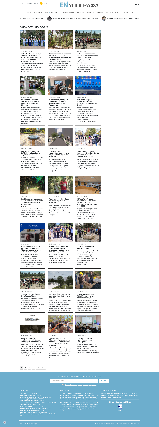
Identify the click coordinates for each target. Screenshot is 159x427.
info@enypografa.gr (25, 404)
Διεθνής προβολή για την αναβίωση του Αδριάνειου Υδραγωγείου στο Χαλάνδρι (31, 340)
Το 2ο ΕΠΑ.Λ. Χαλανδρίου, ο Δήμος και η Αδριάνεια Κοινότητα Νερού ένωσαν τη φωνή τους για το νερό (31, 56)
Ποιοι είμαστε (65, 390)
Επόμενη (40, 368)
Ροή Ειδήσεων (25, 18)
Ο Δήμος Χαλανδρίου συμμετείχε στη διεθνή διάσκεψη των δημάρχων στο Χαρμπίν (87, 102)
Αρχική (28, 12)
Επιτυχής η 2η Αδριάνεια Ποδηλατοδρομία (85, 247)
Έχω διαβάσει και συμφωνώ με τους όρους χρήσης (81, 385)
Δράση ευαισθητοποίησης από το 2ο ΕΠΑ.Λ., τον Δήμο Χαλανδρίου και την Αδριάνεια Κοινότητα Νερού (60, 56)
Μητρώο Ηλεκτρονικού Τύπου (120, 402)
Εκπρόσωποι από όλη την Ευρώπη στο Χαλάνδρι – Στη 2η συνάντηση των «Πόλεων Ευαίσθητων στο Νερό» (88, 154)
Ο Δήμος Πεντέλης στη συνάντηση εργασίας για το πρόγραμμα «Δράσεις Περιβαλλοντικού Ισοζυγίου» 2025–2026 (87, 202)
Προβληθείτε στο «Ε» (108, 390)
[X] (138, 4)
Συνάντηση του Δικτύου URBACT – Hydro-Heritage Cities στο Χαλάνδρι (86, 296)
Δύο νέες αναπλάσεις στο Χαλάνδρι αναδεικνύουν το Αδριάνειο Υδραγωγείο (31, 153)
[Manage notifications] (4, 422)
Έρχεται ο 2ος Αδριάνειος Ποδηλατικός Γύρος (30, 295)
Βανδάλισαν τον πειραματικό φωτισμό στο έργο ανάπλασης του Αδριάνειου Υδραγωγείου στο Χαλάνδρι (32, 201)
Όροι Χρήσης (99, 424)
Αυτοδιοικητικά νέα (67, 12)
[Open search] (134, 4)
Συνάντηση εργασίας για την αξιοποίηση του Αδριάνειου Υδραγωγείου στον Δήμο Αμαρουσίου (59, 102)
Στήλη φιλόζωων (127, 12)
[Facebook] (136, 4)
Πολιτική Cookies (109, 424)
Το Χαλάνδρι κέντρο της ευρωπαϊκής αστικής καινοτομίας (85, 340)
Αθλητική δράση (112, 12)
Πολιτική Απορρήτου (123, 424)
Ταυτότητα (24, 390)
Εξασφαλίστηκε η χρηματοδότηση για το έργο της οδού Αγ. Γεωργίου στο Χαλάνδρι (59, 154)
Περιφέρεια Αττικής (41, 12)
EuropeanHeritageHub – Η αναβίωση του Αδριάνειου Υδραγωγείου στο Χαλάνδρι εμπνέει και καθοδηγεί (31, 249)
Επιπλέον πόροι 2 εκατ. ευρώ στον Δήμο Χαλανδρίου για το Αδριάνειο (59, 296)
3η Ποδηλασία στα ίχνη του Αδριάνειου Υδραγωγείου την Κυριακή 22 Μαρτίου (87, 55)
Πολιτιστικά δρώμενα (95, 12)
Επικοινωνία (135, 424)
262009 (120, 410)
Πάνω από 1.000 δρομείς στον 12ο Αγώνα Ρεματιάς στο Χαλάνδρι (59, 200)
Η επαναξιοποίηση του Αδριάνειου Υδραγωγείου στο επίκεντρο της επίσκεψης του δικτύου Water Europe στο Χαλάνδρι (59, 341)
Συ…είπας (80, 12)
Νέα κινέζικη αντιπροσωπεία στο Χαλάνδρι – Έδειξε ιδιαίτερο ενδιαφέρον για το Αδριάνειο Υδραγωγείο (59, 249)
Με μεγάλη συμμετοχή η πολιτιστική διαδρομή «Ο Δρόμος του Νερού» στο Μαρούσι (30, 102)
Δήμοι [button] (53, 12)
